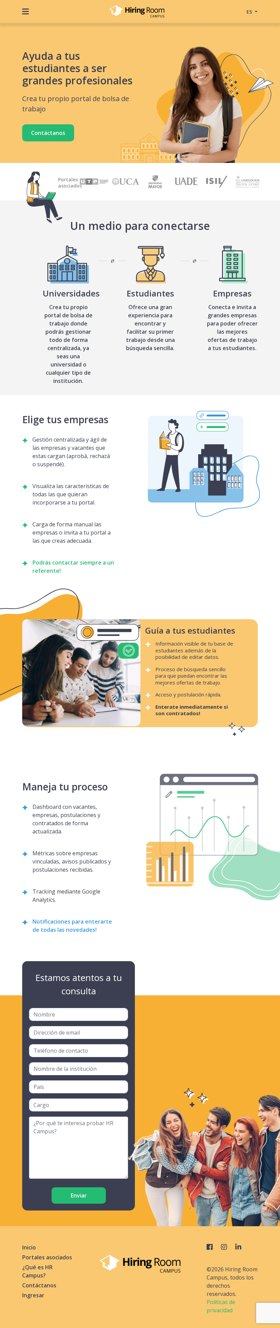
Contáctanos (48, 133)
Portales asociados (47, 1257)
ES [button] (250, 12)
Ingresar (33, 1295)
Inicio (29, 1247)
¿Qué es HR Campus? (37, 1271)
